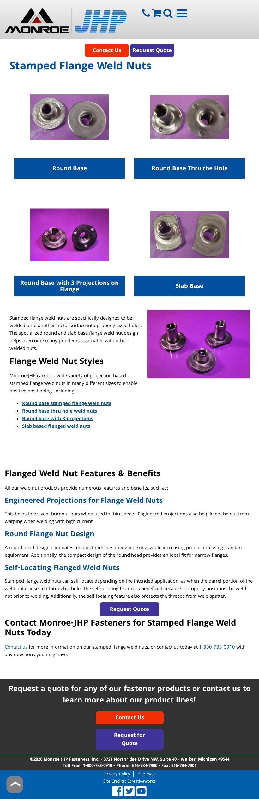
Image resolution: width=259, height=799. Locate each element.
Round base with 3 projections (57, 419)
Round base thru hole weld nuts (59, 412)
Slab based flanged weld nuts (56, 427)
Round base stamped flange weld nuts (66, 404)
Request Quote (152, 51)
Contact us (16, 647)
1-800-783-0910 (217, 647)
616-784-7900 (144, 765)
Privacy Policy (117, 774)
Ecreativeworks (141, 781)
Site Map (146, 774)
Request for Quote (129, 740)
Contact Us (107, 51)
